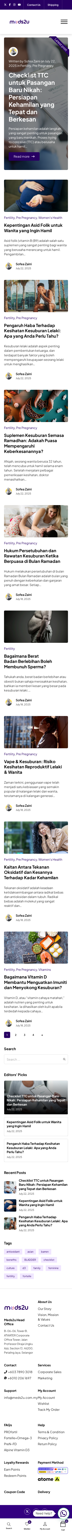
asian (30, 1251)
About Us (45, 1302)
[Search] (64, 1059)
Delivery (44, 1492)
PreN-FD (10, 1444)
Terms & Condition (51, 1432)
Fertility (25, 66)
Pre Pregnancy (43, 66)
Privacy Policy (48, 1438)
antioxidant (13, 1251)
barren (45, 1251)
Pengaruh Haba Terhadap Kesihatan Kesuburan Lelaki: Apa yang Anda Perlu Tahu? (32, 331)
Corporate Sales (49, 1372)
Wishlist (43, 1403)
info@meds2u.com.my (19, 1398)
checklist (49, 1259)
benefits (12, 1259)
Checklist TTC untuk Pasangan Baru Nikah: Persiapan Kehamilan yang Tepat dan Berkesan (32, 97)
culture (11, 1268)
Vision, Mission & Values (48, 1317)
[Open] (64, 22)
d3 (24, 1268)
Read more (22, 156)
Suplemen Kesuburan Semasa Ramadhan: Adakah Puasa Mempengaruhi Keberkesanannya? (34, 443)
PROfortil (10, 1432)
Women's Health (50, 218)
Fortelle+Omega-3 (18, 1438)
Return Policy (47, 1444)
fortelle (27, 1276)
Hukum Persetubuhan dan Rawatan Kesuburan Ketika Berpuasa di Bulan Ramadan (32, 556)
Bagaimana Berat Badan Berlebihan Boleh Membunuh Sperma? (28, 661)
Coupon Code (14, 1492)
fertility (11, 1276)
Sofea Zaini (32, 61)
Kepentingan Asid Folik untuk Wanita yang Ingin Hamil (33, 228)
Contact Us (34, 4)
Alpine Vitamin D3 (17, 1450)
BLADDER (30, 1259)
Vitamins (44, 969)
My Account (46, 1398)
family (37, 1268)
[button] (63, 1513)
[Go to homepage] (19, 22)
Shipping (53, 4)
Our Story (44, 1309)
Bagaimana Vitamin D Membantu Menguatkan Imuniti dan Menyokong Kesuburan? (35, 982)
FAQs (8, 1425)
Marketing (45, 1378)
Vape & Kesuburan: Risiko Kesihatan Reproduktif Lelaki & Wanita (33, 767)
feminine (53, 1268)
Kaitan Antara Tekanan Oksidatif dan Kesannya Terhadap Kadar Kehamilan (31, 872)
